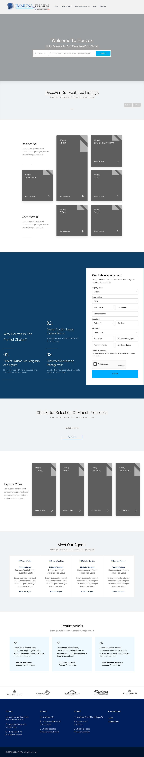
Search (103, 53)
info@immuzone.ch (15, 735)
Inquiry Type (97, 288)
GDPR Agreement (99, 350)
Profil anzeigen (25, 591)
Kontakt (103, 7)
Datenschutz (114, 722)
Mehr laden (72, 437)
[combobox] (40, 53)
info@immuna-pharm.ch (50, 732)
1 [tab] (72, 109)
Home (56, 7)
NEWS (95, 7)
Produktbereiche (81, 7)
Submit (115, 374)
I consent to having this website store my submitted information (113, 354)
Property (95, 328)
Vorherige (128, 105)
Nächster (137, 105)
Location (96, 319)
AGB (111, 718)
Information (97, 297)
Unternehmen (66, 7)
